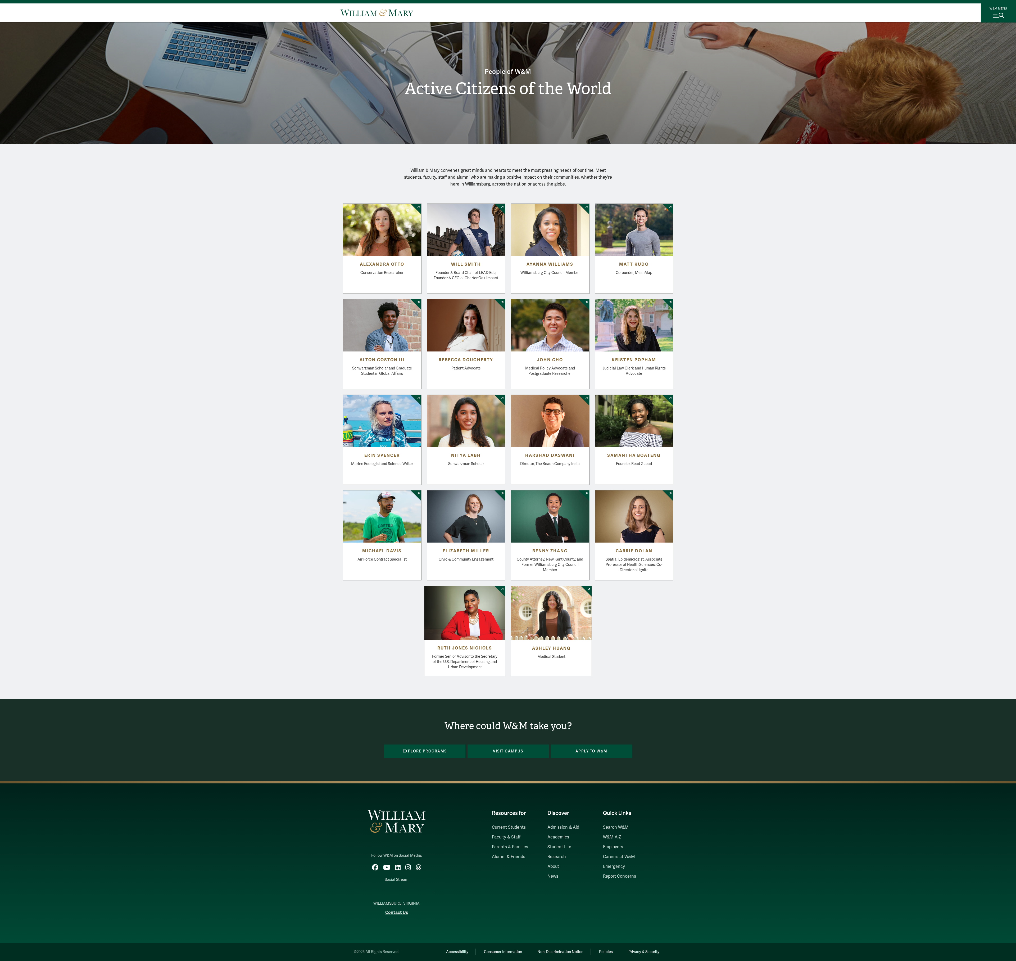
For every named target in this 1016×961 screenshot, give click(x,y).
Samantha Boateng (634, 455)
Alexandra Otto (382, 264)
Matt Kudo (634, 264)
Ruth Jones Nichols (464, 648)
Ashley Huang (551, 648)
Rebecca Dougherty (466, 360)
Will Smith (466, 264)
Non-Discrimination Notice (560, 952)
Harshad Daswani (550, 455)
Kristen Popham (634, 360)
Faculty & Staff (506, 837)
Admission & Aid (563, 827)
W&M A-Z (612, 837)
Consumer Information (503, 952)
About (553, 866)
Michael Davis (382, 551)
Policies (606, 952)
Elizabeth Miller (466, 551)
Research (556, 856)
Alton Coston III (382, 360)
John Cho (550, 360)
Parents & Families (510, 847)
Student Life (559, 847)
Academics (558, 837)
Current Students (509, 827)
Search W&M (616, 827)
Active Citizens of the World (508, 89)
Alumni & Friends (508, 856)
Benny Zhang (550, 551)
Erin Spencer (382, 455)
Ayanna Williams (550, 264)
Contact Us (396, 912)
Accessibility (457, 952)
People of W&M (508, 72)
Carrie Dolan (634, 551)
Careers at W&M (619, 856)
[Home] (377, 13)
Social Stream (396, 879)
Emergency (614, 866)
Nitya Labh (466, 455)
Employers (613, 847)
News (552, 876)
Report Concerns (619, 876)
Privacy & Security (643, 952)
